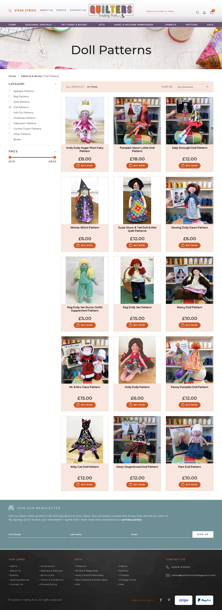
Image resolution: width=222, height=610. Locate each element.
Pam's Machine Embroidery (92, 580)
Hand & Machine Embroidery (133, 24)
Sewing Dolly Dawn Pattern (189, 227)
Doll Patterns (20, 107)
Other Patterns (22, 134)
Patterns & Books (74, 24)
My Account (47, 575)
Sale (210, 24)
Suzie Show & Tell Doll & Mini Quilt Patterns (137, 229)
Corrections (47, 566)
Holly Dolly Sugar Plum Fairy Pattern (84, 149)
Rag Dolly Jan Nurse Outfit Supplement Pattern (84, 309)
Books (17, 139)
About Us (46, 10)
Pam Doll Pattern (189, 466)
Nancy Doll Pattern (189, 307)
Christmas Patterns (24, 118)
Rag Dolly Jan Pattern (137, 307)
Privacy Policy (49, 584)
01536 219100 (25, 10)
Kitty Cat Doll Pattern (85, 466)
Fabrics (170, 24)
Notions (192, 24)
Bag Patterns (21, 96)
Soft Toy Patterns (23, 112)
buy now (86, 165)
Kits (102, 24)
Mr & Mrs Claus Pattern (84, 387)
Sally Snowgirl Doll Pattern (189, 147)
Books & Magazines (87, 570)
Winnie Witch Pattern (84, 227)
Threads (124, 575)
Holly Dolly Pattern (137, 387)
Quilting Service (19, 580)
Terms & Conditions (52, 580)
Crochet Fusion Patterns (27, 128)
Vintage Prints (127, 580)
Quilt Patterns (21, 101)
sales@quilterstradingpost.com (194, 575)
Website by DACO (142, 600)
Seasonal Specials (38, 24)
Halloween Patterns (24, 123)
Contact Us (78, 10)
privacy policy (132, 519)
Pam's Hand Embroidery (90, 575)
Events (61, 10)
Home (12, 24)
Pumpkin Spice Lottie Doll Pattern (137, 149)
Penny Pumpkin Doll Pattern (189, 387)
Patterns (81, 566)
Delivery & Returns (52, 570)
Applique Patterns (23, 91)
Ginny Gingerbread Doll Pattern (137, 466)
